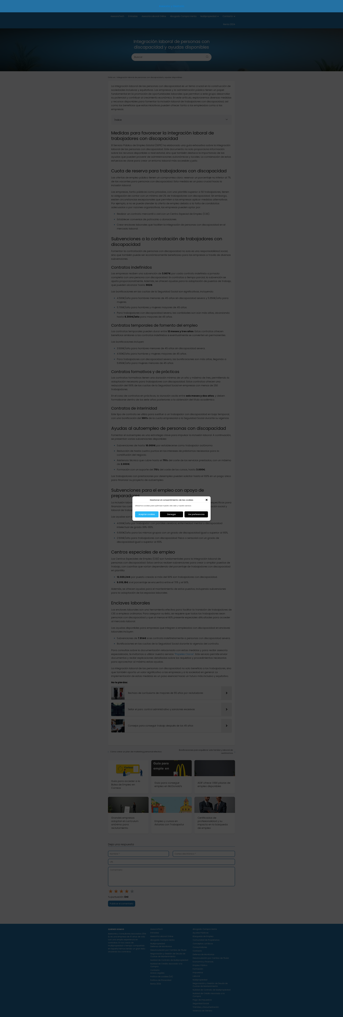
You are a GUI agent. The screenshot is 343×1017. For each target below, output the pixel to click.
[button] (206, 500)
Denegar (171, 514)
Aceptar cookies (147, 514)
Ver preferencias (196, 514)
